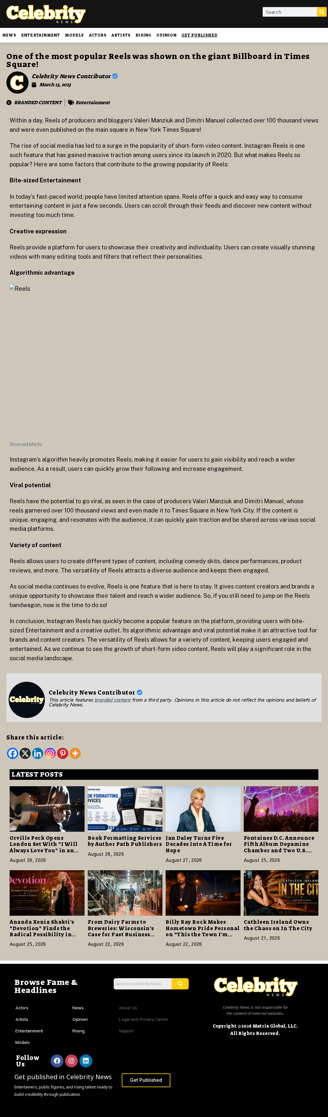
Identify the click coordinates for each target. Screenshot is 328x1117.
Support (126, 1031)
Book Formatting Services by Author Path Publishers (125, 841)
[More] (75, 753)
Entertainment (40, 35)
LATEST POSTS (37, 774)
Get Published (200, 35)
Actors (97, 35)
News (9, 35)
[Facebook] (12, 753)
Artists (120, 35)
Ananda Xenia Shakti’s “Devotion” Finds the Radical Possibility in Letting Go (42, 931)
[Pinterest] (62, 753)
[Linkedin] (37, 753)
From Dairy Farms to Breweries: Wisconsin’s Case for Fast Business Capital (121, 931)
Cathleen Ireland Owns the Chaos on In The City (278, 925)
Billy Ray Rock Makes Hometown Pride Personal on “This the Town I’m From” (203, 931)
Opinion (166, 35)
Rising (143, 35)
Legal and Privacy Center (143, 1019)
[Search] (322, 12)
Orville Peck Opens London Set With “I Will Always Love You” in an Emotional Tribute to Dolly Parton (44, 850)
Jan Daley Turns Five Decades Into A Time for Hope (199, 844)
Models (74, 35)
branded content (112, 699)
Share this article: (35, 737)
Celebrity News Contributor (72, 76)
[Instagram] (50, 753)
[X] (25, 753)
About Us (128, 1008)
